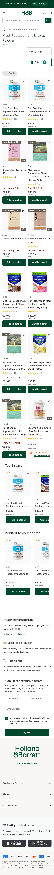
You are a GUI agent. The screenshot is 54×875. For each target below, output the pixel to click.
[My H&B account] (44, 12)
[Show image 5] (44, 99)
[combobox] (23, 20)
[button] (39, 51)
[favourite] (28, 473)
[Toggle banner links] (51, 4)
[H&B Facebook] (27, 771)
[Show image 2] (15, 99)
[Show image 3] (39, 99)
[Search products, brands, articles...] (48, 20)
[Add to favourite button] (23, 81)
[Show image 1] (13, 99)
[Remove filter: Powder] (5, 73)
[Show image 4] (41, 99)
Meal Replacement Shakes (21, 29)
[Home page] (27, 12)
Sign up (27, 732)
